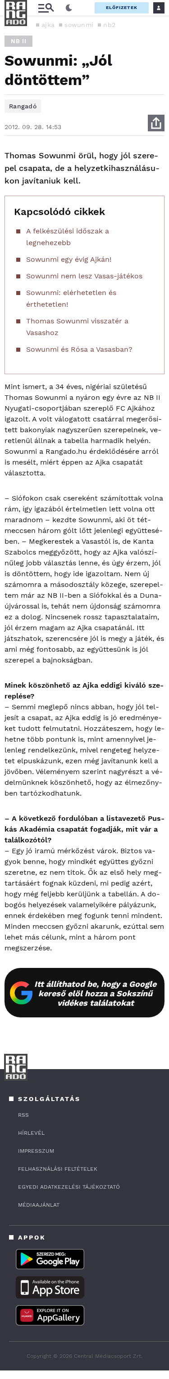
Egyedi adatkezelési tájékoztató (69, 1187)
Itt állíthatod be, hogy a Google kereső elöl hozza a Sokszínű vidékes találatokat (95, 993)
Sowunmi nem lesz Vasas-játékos (84, 276)
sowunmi (78, 24)
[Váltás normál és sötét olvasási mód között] (69, 8)
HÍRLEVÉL (31, 1133)
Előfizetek (121, 7)
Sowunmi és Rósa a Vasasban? (79, 349)
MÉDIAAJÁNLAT (38, 1205)
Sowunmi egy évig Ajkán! (68, 259)
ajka (48, 24)
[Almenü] (46, 8)
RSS (23, 1115)
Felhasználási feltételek (57, 1169)
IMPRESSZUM (36, 1151)
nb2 (109, 24)
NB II (18, 41)
